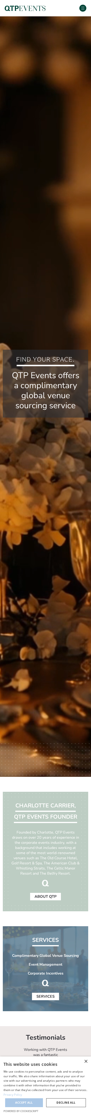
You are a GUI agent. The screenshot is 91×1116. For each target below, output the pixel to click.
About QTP (45, 896)
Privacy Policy (13, 1095)
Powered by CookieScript (21, 1111)
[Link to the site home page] (25, 8)
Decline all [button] (65, 1103)
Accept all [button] (24, 1103)
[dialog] (45, 1086)
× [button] (86, 1061)
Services (45, 996)
